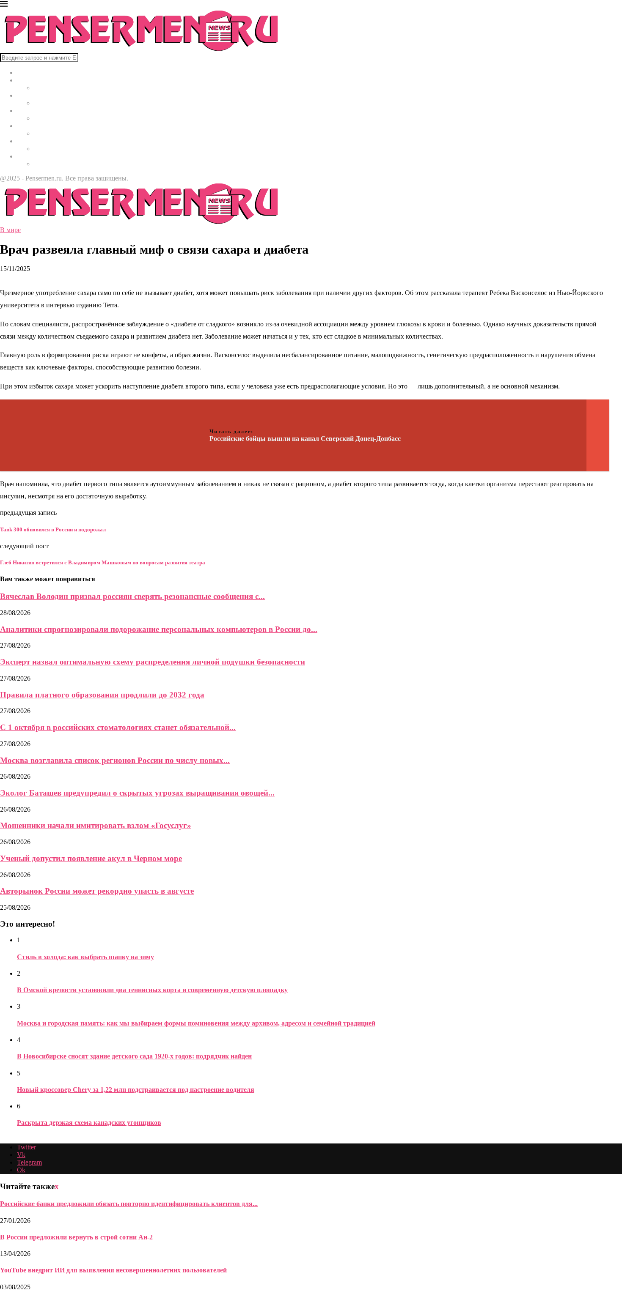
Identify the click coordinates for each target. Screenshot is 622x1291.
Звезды (27, 156)
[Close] (4, 5)
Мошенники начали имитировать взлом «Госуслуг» (95, 825)
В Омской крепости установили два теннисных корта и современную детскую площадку (152, 989)
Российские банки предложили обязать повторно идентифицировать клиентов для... (129, 1203)
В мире (27, 80)
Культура (30, 95)
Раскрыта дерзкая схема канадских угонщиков (89, 1122)
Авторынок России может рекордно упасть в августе (97, 890)
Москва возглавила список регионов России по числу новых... (115, 760)
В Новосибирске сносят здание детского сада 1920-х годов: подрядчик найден (134, 1056)
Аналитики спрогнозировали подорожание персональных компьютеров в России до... (158, 629)
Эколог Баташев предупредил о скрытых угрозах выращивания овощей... (137, 792)
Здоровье (30, 110)
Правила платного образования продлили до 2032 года (102, 694)
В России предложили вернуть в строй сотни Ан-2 (76, 1237)
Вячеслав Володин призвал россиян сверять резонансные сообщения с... (132, 596)
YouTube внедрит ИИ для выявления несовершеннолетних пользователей (113, 1270)
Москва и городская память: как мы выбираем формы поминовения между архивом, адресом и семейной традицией (196, 1023)
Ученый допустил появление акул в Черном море (91, 858)
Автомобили (35, 141)
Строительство (38, 125)
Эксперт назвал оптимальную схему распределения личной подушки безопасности (152, 661)
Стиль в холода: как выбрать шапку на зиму (85, 956)
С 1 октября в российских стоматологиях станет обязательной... (118, 727)
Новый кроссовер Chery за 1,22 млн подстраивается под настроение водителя (135, 1089)
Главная (28, 72)
